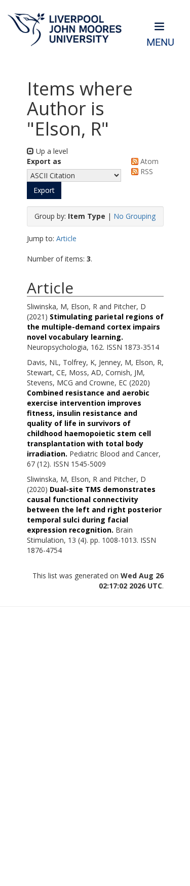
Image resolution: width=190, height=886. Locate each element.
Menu (160, 42)
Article (66, 238)
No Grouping (134, 216)
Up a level (51, 151)
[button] (44, 190)
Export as (44, 161)
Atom (148, 161)
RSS (145, 171)
